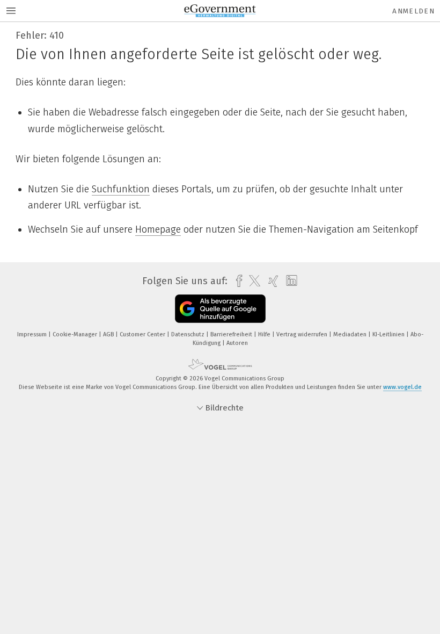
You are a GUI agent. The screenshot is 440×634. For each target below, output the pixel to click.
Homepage (158, 229)
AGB (109, 334)
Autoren (237, 343)
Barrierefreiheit (232, 334)
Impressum (32, 334)
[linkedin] (289, 281)
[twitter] (252, 281)
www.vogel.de (402, 387)
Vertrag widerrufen (302, 334)
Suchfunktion (121, 189)
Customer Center (143, 334)
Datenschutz (188, 334)
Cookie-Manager (76, 334)
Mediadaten (350, 334)
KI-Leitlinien (389, 334)
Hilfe (265, 334)
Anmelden (413, 11)
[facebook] (236, 281)
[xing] (271, 281)
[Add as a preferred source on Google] (220, 308)
